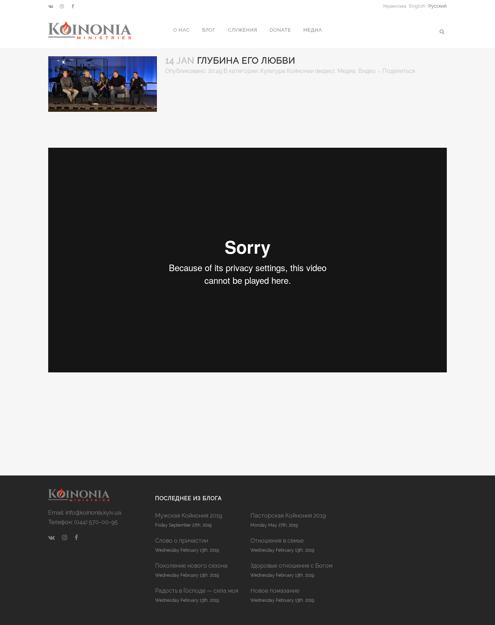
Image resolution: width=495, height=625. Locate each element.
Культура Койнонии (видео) (297, 71)
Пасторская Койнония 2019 (288, 515)
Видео (367, 71)
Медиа (346, 71)
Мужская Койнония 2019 (188, 515)
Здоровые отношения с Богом (291, 565)
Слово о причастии (181, 540)
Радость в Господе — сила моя (196, 590)
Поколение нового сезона (191, 565)
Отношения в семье (277, 540)
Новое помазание (274, 590)
